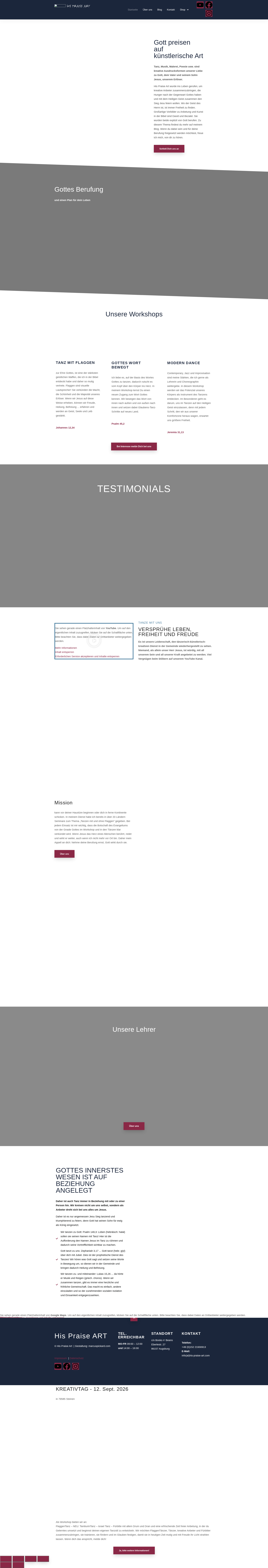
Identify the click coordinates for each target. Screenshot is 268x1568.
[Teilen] (31, 1559)
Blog (159, 9)
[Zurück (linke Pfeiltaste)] (6, 1565)
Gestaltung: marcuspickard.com (92, 1346)
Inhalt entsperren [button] (64, 652)
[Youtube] (200, 4)
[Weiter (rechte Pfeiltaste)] (18, 1565)
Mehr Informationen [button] (66, 648)
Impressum (60, 1358)
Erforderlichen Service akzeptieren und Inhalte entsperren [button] (87, 656)
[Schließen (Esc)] (43, 1559)
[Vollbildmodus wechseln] (18, 1559)
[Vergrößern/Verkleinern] (6, 1559)
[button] (94, 641)
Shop (182, 9)
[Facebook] (208, 4)
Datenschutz (77, 1358)
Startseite (133, 9)
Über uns (147, 9)
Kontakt (171, 9)
